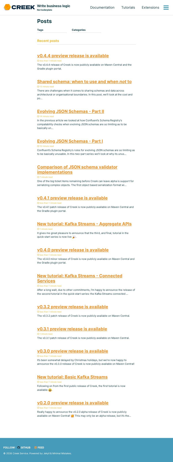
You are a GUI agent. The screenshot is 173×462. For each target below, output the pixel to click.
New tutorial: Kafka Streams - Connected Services (79, 278)
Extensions (150, 7)
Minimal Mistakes (61, 453)
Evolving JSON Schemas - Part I (70, 141)
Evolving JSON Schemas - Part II (70, 111)
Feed (40, 447)
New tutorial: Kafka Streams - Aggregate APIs (84, 223)
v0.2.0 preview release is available (72, 402)
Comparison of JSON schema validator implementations (77, 169)
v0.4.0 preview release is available (73, 249)
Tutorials (128, 7)
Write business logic (53, 7)
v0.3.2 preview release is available (72, 306)
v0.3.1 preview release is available (72, 328)
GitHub (25, 447)
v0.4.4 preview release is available (73, 55)
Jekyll (46, 453)
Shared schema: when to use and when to (84, 81)
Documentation (102, 7)
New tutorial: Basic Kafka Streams (72, 376)
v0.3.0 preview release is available (72, 351)
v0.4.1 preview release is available (72, 197)
